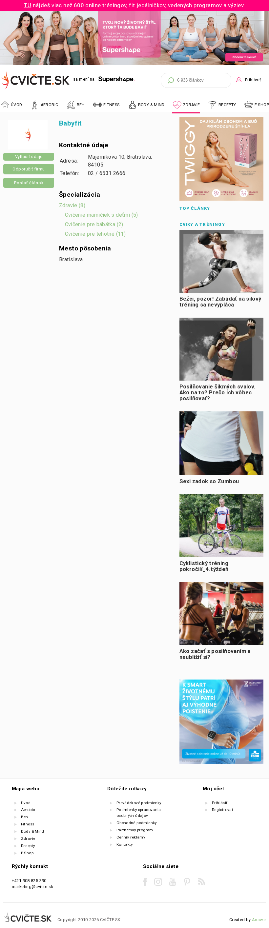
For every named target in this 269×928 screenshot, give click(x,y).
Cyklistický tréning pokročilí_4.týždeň (204, 566)
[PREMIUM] (134, 63)
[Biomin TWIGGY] (221, 199)
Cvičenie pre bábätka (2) (94, 224)
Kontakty (124, 844)
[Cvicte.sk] (36, 80)
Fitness (27, 824)
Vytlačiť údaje (29, 156)
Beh (24, 817)
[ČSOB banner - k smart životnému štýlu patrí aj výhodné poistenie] (221, 762)
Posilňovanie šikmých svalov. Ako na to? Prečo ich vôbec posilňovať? (217, 393)
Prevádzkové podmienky (138, 802)
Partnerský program (134, 830)
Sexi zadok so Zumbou (209, 481)
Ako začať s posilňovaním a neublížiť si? (215, 654)
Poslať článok (29, 182)
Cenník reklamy (130, 837)
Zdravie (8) (72, 205)
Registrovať (222, 809)
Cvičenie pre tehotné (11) (95, 234)
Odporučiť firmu (28, 169)
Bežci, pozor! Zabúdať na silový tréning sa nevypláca (220, 302)
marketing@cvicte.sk (32, 886)
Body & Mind (32, 831)
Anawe (259, 919)
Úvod (26, 802)
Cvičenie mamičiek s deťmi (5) (101, 215)
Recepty (28, 845)
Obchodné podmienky (136, 822)
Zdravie (28, 838)
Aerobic (28, 809)
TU (27, 5)
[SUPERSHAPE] (116, 79)
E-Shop (262, 105)
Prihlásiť (253, 79)
